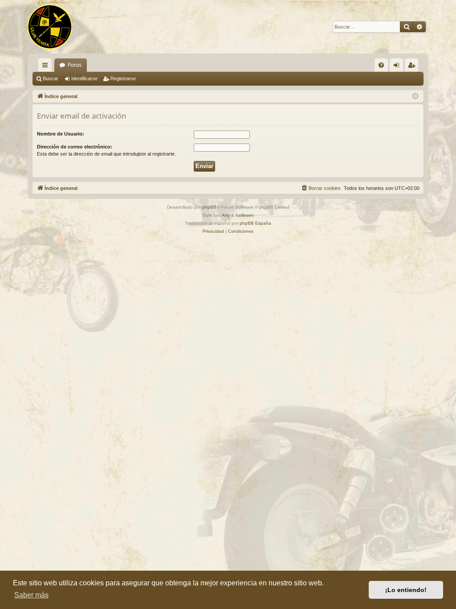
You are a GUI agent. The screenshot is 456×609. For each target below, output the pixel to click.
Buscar (50, 78)
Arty (226, 215)
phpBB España (255, 223)
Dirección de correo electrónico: (74, 146)
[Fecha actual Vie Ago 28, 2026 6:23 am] (415, 96)
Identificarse (84, 78)
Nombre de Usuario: (60, 133)
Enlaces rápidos (47, 67)
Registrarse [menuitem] (413, 67)
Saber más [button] (31, 595)
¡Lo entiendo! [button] (406, 589)
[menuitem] (381, 65)
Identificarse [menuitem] (398, 67)
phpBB (209, 207)
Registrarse (123, 78)
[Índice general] (50, 26)
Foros (74, 65)
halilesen (245, 215)
